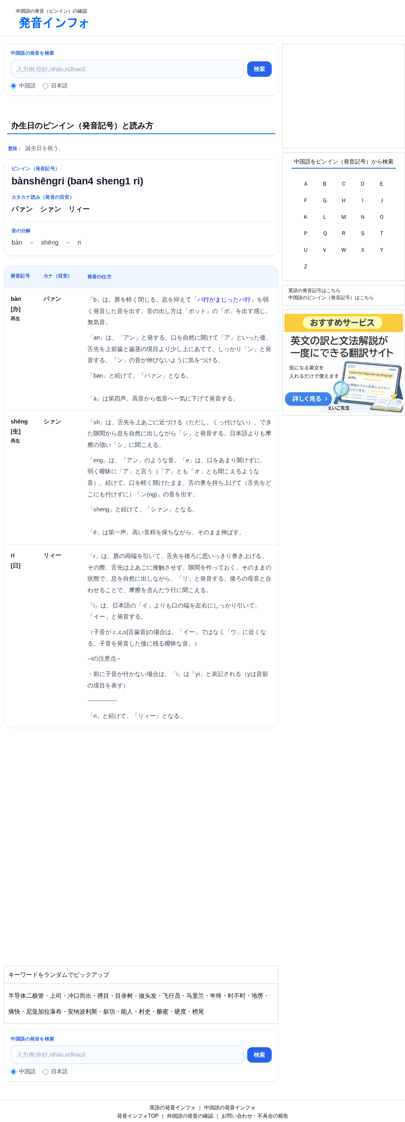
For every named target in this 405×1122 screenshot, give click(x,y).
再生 (15, 318)
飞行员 (171, 996)
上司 (56, 996)
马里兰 (195, 996)
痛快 (14, 1011)
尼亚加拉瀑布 (44, 1011)
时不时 (237, 996)
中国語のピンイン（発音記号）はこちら (331, 297)
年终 (216, 996)
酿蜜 (162, 1011)
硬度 (180, 1011)
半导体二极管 (26, 996)
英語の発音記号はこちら (314, 290)
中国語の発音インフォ (229, 1108)
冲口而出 (79, 996)
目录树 (124, 996)
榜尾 (198, 1011)
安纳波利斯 (82, 1011)
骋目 (103, 996)
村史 (145, 1011)
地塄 (257, 996)
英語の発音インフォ (173, 1108)
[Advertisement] (255, 18)
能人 (127, 1011)
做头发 (148, 996)
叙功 (109, 1011)
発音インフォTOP (138, 1116)
